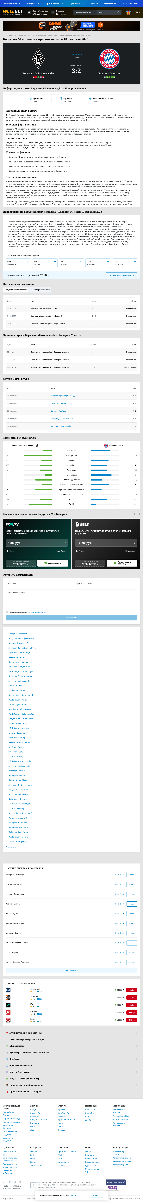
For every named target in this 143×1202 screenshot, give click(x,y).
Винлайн (34, 1123)
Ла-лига (61, 1166)
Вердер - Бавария (17, 776)
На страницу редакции (120, 275)
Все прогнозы (71, 971)
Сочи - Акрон (12, 953)
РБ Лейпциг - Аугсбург (19, 728)
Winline (34, 997)
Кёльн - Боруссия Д (18, 724)
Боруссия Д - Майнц (18, 790)
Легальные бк (9, 1152)
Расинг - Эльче (13, 904)
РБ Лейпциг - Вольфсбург (21, 762)
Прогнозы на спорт (67, 1152)
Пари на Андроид (11, 1119)
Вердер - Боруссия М (19, 828)
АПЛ (60, 1159)
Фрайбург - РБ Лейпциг (20, 653)
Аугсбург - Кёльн (16, 752)
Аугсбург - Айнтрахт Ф (19, 681)
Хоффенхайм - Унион (18, 832)
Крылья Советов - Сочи (17, 943)
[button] (134, 514)
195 (40, 1022)
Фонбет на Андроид (8, 1127)
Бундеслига (76, 54)
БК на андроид (16, 1046)
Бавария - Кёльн (16, 658)
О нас (88, 1152)
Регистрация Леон (121, 1120)
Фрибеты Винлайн (67, 1120)
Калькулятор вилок (122, 1158)
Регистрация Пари (121, 1116)
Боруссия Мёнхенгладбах (15, 290)
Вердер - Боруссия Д (18, 643)
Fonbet (33, 1012)
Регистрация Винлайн (119, 1111)
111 (40, 1014)
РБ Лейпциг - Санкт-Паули (21, 672)
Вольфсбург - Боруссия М (21, 695)
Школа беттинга (93, 1162)
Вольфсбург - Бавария (19, 662)
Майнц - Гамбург (17, 757)
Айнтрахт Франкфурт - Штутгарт (23, 648)
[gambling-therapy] (112, 1188)
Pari (32, 1004)
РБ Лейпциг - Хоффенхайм (21, 714)
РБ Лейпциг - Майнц (18, 837)
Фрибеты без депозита (20, 1066)
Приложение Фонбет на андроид (25, 1092)
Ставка (131, 875)
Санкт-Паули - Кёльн (18, 705)
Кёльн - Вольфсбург (18, 842)
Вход (137, 12)
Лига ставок (36, 1166)
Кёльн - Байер (15, 686)
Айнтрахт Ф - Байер (18, 823)
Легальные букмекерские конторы (26, 1040)
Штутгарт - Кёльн (17, 771)
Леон (32, 1130)
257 (40, 999)
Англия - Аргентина (15, 924)
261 (40, 1007)
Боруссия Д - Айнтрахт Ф (20, 676)
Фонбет (61, 1130)
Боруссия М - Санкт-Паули (21, 719)
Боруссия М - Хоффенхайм (21, 639)
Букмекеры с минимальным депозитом (29, 1053)
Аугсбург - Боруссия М (19, 667)
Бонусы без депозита (19, 1072)
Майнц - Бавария (17, 691)
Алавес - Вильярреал (16, 894)
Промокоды (90, 1110)
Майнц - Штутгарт (17, 733)
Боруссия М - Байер (18, 795)
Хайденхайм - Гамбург (19, 804)
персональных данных (38, 612)
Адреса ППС (91, 1166)
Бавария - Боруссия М (19, 743)
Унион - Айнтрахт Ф (18, 818)
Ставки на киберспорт (8, 1172)
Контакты (89, 1155)
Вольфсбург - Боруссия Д (20, 813)
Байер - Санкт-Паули (18, 780)
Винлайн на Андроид (8, 1114)
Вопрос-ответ (91, 1159)
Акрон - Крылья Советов (17, 962)
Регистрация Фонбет (119, 1124)
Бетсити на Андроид (8, 1139)
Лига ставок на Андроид (10, 1133)
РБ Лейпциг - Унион (18, 700)
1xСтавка (34, 989)
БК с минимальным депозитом (10, 1158)
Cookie (73, 1195)
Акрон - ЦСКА (12, 914)
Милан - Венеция (14, 885)
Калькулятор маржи (122, 1162)
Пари (32, 1127)
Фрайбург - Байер (17, 738)
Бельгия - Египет (14, 933)
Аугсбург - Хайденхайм (19, 766)
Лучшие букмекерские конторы (25, 1033)
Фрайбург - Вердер (18, 799)
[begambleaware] (116, 1182)
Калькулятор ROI (120, 1165)
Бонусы (33, 1110)
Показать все (12, 847)
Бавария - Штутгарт (18, 634)
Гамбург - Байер (16, 747)
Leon (32, 1019)
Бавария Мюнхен (40, 290)
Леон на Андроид (11, 1122)
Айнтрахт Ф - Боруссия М (20, 785)
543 (40, 992)
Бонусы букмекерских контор (24, 1079)
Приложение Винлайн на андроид (26, 1085)
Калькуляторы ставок (119, 1153)
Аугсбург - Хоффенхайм (20, 710)
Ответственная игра (92, 1170)
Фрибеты (13, 1059)
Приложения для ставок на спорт (11, 1165)
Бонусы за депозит (39, 1120)
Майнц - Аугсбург (17, 809)
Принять (96, 1195)
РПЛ (60, 1155)
